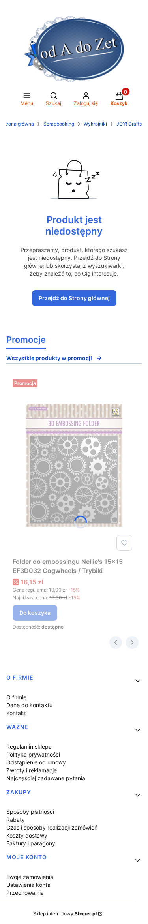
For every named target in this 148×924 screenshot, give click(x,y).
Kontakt (16, 713)
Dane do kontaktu (29, 705)
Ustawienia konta (28, 884)
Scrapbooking (58, 124)
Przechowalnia (25, 892)
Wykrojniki (95, 124)
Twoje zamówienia (29, 876)
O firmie (16, 697)
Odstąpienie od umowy (36, 762)
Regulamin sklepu (29, 746)
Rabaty (15, 819)
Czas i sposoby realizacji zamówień (51, 827)
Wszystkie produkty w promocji (49, 358)
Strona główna (18, 124)
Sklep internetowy (65, 913)
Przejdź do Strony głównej (74, 298)
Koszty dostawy (26, 835)
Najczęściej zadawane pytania (45, 778)
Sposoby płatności (30, 811)
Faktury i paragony (30, 843)
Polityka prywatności (33, 754)
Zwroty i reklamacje (31, 770)
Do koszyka (35, 612)
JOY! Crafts (129, 124)
